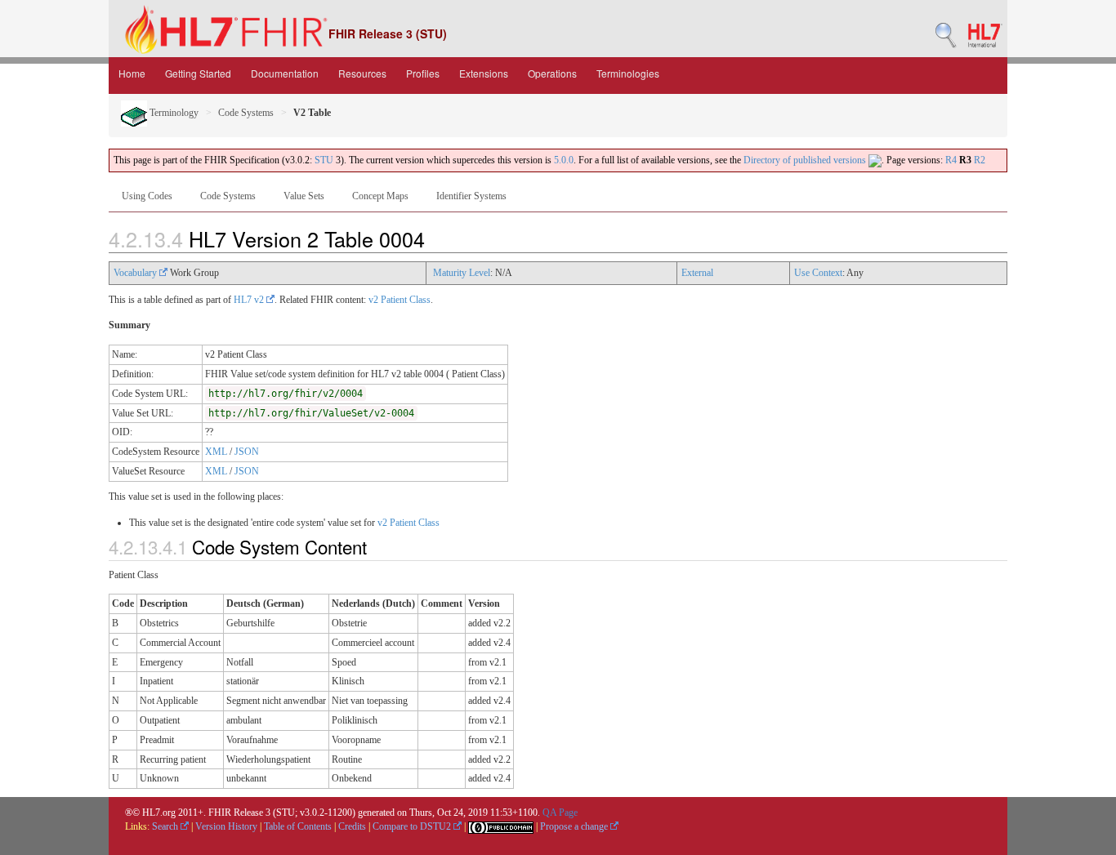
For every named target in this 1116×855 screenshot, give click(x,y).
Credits (352, 826)
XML (216, 451)
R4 (951, 160)
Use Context (818, 272)
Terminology (173, 112)
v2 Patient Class (399, 299)
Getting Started (198, 73)
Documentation (285, 73)
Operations (552, 73)
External (697, 272)
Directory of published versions (805, 160)
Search (166, 826)
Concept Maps (380, 196)
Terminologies (627, 73)
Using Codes (147, 196)
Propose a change (575, 826)
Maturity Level (461, 272)
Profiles (423, 73)
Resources (362, 73)
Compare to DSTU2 (413, 826)
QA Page (560, 812)
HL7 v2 (250, 299)
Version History (226, 826)
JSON (246, 451)
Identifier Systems (471, 196)
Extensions (483, 73)
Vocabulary (136, 272)
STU (324, 160)
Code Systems (246, 112)
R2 (979, 160)
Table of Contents (298, 826)
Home (131, 73)
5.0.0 (564, 160)
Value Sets (303, 196)
